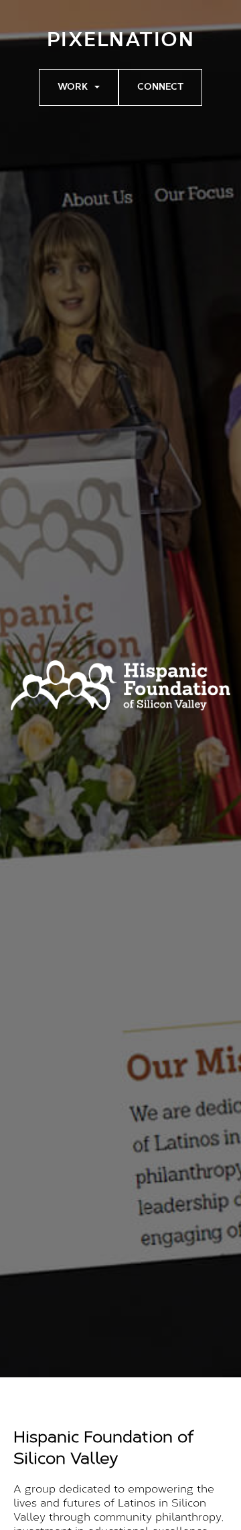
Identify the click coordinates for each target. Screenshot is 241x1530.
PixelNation (121, 41)
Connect (160, 87)
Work (73, 87)
